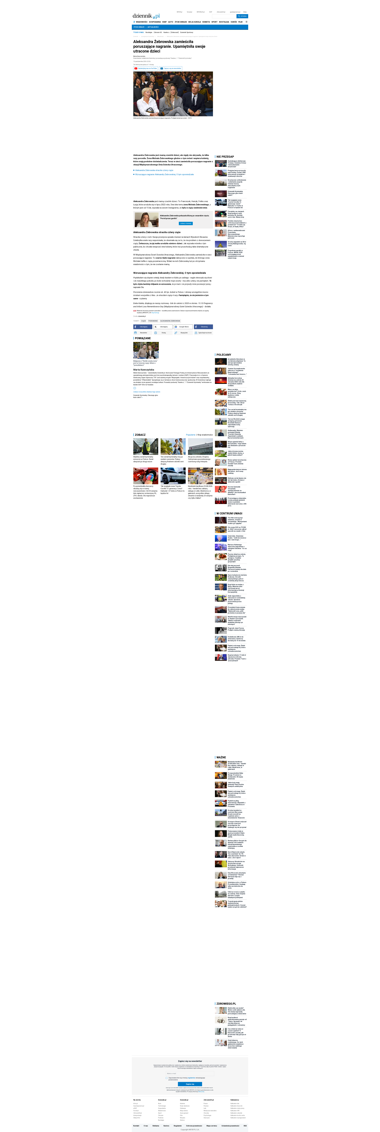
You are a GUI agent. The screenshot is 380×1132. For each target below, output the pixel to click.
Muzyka (182, 1118)
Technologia (162, 1106)
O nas (146, 1126)
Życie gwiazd (139, 27)
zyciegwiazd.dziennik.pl (147, 36)
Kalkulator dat (235, 1103)
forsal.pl (189, 12)
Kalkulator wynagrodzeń (238, 1118)
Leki (205, 1108)
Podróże (160, 1118)
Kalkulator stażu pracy (237, 1108)
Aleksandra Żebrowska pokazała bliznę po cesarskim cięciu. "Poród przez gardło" (184, 217)
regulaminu (191, 1078)
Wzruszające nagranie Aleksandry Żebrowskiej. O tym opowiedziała (164, 174)
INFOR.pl (179, 12)
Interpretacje (137, 1115)
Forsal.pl (136, 1110)
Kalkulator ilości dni (236, 1106)
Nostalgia (148, 32)
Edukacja (183, 1108)
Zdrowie (160, 1115)
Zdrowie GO (158, 32)
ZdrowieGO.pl (221, 12)
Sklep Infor (136, 1118)
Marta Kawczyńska (162, 57)
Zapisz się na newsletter (172, 68)
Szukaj (244, 16)
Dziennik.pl (162, 1100)
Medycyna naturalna (210, 1110)
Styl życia (206, 1118)
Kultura (182, 1120)
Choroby (206, 1113)
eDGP (135, 1108)
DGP (210, 12)
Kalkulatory (235, 1100)
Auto (159, 1103)
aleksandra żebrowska (170, 321)
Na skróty (137, 1100)
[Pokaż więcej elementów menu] (246, 22)
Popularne (190, 435)
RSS (245, 1126)
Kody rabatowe (185, 1106)
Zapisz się (190, 1084)
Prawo (206, 1103)
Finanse (206, 1106)
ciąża (143, 321)
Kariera (166, 1126)
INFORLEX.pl (201, 12)
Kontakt (136, 1126)
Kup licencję (155, 312)
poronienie (153, 321)
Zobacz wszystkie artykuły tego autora (146, 392)
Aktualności (153, 27)
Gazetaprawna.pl (138, 1106)
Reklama (156, 1126)
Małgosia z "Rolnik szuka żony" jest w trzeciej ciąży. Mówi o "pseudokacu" (145, 363)
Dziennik (135, 36)
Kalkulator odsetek (236, 1113)
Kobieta (182, 1103)
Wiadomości (162, 1110)
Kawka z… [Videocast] (171, 32)
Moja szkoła (184, 1110)
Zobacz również (185, 223)
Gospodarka (162, 1108)
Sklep (245, 12)
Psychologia (207, 1115)
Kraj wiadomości (205, 435)
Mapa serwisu (212, 1126)
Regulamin (178, 1126)
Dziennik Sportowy (186, 32)
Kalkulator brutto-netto (238, 1115)
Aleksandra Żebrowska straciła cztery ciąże (154, 170)
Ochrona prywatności (194, 1126)
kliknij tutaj (201, 1091)
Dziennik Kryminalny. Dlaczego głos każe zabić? (145, 396)
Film (181, 1115)
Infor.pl (135, 1103)
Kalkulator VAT (235, 1110)
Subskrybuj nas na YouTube (147, 68)
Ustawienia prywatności (230, 1126)
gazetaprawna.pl (235, 12)
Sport (160, 1113)
